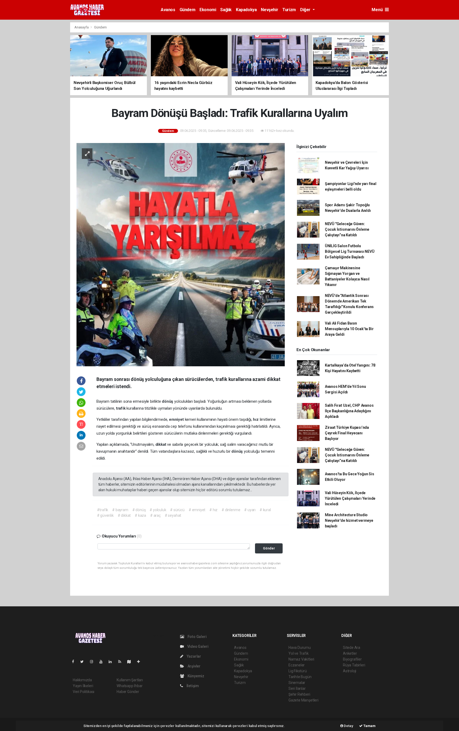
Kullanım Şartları (130, 680)
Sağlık (226, 9)
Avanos (168, 9)
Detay (348, 726)
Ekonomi (207, 9)
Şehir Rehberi (299, 694)
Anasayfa (81, 27)
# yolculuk (158, 510)
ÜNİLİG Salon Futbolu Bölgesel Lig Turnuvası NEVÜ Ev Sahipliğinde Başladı (350, 251)
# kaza (140, 515)
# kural (265, 510)
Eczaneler (296, 665)
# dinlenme (231, 510)
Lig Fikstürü (297, 671)
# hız (213, 510)
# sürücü (177, 510)
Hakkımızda (82, 680)
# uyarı (250, 510)
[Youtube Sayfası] (103, 661)
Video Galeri (197, 646)
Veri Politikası (83, 692)
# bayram (120, 510)
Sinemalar (296, 682)
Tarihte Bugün (300, 677)
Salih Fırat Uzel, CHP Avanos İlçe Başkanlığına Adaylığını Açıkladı (349, 411)
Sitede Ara (351, 647)
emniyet (177, 419)
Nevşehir (269, 9)
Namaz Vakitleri (301, 659)
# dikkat (124, 515)
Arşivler (194, 666)
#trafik (102, 510)
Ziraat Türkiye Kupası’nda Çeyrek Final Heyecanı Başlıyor (347, 433)
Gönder (269, 548)
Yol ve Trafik (298, 653)
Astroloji (349, 671)
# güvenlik (105, 515)
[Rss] (121, 661)
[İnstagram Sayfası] (93, 661)
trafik (121, 408)
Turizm (289, 9)
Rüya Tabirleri (354, 665)
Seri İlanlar (297, 688)
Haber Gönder (128, 692)
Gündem (188, 9)
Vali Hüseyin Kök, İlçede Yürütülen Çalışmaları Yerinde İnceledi (350, 498)
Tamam (369, 726)
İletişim (192, 686)
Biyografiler (352, 659)
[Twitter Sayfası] (84, 661)
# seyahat (173, 515)
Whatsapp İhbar (129, 686)
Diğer (306, 9)
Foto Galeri (197, 637)
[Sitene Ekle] (140, 661)
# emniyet (197, 510)
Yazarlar (193, 656)
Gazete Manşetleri (303, 700)
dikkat (161, 444)
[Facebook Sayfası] (75, 661)
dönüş (168, 401)
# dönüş (139, 510)
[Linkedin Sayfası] (112, 661)
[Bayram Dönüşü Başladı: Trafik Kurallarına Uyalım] (180, 254)
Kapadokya (246, 9)
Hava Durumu (299, 647)
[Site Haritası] (131, 661)
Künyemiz (195, 676)
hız (256, 419)
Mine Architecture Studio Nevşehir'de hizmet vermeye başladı (349, 520)
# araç (155, 515)
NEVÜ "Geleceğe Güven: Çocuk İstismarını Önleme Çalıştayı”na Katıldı (347, 229)
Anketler (350, 653)
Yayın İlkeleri (83, 686)
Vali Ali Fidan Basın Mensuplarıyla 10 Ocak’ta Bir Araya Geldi (349, 329)
